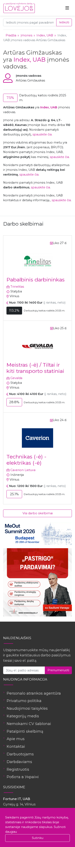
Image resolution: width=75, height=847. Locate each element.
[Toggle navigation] (67, 8)
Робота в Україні (23, 777)
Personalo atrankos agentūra (34, 693)
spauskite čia (59, 157)
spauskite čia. (42, 134)
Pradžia (11, 35)
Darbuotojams (20, 754)
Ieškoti (64, 22)
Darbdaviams (19, 762)
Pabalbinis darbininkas (35, 279)
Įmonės (26, 35)
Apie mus (16, 739)
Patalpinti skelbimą (25, 731)
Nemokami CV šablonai (29, 723)
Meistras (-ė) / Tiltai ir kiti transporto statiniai (35, 368)
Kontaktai (16, 746)
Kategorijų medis (23, 716)
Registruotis (18, 769)
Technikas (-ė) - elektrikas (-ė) (26, 459)
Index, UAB (45, 35)
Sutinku (37, 838)
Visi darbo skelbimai (37, 513)
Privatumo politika (24, 701)
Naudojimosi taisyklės (27, 708)
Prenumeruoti (58, 670)
